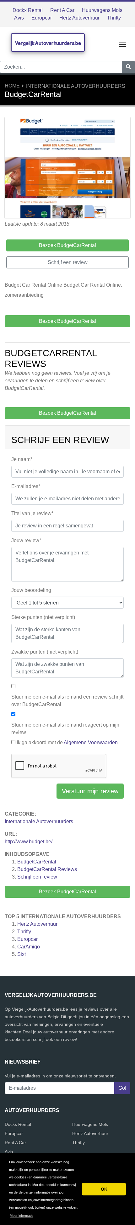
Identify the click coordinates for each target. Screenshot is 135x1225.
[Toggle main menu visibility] (122, 43)
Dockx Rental (28, 10)
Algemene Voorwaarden (91, 742)
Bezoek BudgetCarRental (67, 891)
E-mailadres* (25, 486)
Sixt (21, 954)
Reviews (47, 869)
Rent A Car (62, 10)
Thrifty (114, 17)
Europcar (41, 17)
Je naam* (21, 459)
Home (12, 85)
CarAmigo (28, 946)
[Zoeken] (128, 67)
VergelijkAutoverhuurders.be (48, 43)
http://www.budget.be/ (28, 841)
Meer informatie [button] (21, 1215)
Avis (19, 17)
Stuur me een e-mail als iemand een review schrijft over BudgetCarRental (67, 700)
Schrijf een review (37, 876)
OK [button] (104, 1189)
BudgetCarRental (36, 861)
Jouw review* (26, 540)
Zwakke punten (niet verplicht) (44, 652)
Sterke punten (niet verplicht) (43, 617)
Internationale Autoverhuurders (75, 86)
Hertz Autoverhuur (79, 17)
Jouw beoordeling (31, 590)
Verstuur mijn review (90, 791)
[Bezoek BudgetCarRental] (67, 168)
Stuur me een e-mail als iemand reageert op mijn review (65, 728)
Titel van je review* (32, 513)
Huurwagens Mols (102, 10)
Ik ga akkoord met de (67, 742)
